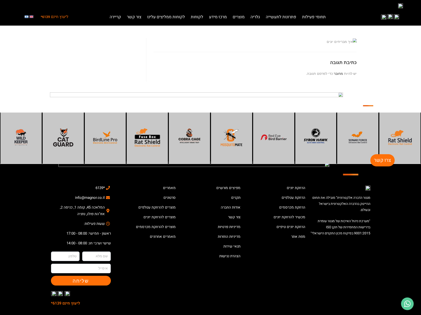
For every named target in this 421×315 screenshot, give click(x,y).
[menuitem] (31, 17)
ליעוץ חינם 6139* (65, 303)
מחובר (338, 73)
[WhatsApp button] (407, 303)
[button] (314, 15)
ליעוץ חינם (54, 17)
